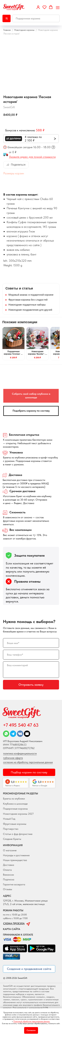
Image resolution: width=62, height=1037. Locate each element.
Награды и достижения (16, 855)
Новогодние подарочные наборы (27, 304)
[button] (38, 7)
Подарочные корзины (15, 808)
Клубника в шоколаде (15, 803)
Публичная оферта (13, 757)
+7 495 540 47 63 (21, 725)
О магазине (10, 850)
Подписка (8, 879)
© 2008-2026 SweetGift (15, 978)
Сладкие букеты (12, 838)
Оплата (7, 869)
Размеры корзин (13, 173)
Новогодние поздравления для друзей (30, 309)
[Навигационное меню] (58, 7)
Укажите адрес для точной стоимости (32, 156)
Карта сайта (11, 929)
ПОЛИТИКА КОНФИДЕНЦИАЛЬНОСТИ (20, 753)
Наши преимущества (15, 860)
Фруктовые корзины (14, 823)
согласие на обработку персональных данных (28, 762)
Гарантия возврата (14, 884)
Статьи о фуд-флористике (17, 834)
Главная (7, 30)
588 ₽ (40, 130)
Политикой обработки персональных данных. (31, 1021)
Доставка (8, 864)
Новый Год (9, 818)
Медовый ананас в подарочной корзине (30, 294)
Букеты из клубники (14, 798)
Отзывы (7, 889)
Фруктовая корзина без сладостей (27, 299)
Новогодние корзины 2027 (18, 813)
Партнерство (10, 828)
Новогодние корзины (24, 30)
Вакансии (8, 874)
